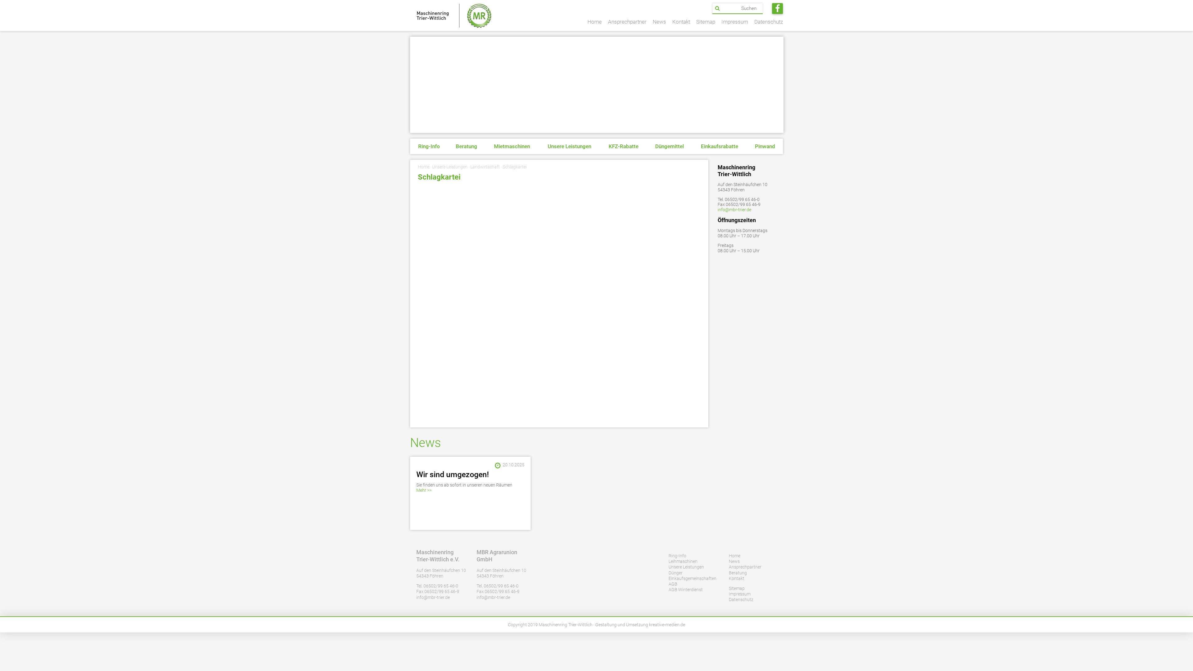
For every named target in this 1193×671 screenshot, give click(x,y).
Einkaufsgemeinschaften (692, 578)
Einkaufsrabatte (719, 146)
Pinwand (765, 146)
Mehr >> (424, 490)
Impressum (734, 22)
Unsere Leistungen (569, 146)
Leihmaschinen (683, 561)
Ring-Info (429, 146)
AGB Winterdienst (686, 589)
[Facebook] (777, 8)
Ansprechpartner (627, 22)
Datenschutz (768, 22)
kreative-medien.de (667, 624)
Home (594, 22)
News (659, 22)
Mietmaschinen (512, 146)
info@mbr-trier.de (734, 209)
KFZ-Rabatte (623, 146)
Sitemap (705, 22)
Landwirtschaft (485, 166)
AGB (673, 584)
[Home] (453, 15)
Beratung (466, 146)
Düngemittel (669, 146)
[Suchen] (717, 8)
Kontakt (681, 22)
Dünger (676, 572)
